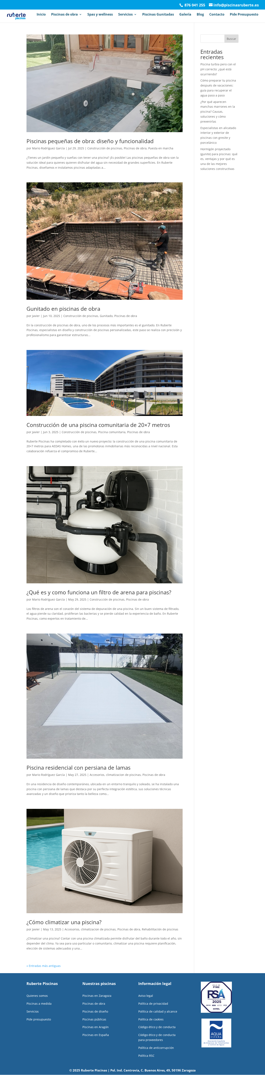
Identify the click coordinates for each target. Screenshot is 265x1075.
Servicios (125, 15)
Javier (36, 316)
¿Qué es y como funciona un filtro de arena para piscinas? (98, 592)
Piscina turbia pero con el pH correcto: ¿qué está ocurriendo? (218, 69)
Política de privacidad (153, 1004)
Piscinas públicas (94, 1019)
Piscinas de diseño (95, 1011)
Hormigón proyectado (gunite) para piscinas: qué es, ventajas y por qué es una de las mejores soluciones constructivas (218, 159)
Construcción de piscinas (104, 148)
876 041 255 (194, 4)
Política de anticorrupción (156, 1048)
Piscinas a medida (39, 1004)
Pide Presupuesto (244, 15)
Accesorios (97, 775)
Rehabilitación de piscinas (160, 929)
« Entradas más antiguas (43, 966)
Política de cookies (151, 1019)
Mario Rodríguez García (48, 148)
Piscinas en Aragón (95, 1027)
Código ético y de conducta (157, 1027)
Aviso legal (145, 996)
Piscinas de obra (64, 15)
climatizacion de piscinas (123, 775)
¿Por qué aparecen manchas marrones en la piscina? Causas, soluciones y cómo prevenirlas (217, 111)
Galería (185, 15)
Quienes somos (37, 996)
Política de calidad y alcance (157, 1011)
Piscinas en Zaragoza (96, 996)
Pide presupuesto (38, 1019)
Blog (200, 15)
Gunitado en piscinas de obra (63, 308)
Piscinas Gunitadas (158, 15)
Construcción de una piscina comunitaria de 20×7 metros (98, 425)
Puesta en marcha (160, 148)
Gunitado (106, 316)
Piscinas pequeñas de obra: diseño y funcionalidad (90, 141)
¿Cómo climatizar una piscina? (63, 922)
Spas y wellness (100, 15)
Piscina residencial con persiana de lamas (78, 767)
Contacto (216, 15)
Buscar (231, 39)
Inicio (41, 15)
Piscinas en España (95, 1035)
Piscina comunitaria (111, 432)
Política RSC (146, 1056)
